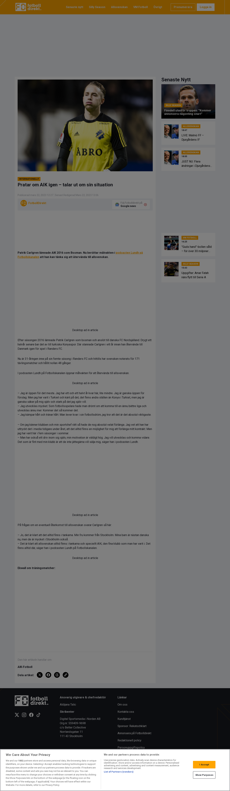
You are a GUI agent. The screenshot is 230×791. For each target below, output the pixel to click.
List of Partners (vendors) (119, 771)
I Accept (204, 764)
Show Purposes (204, 774)
